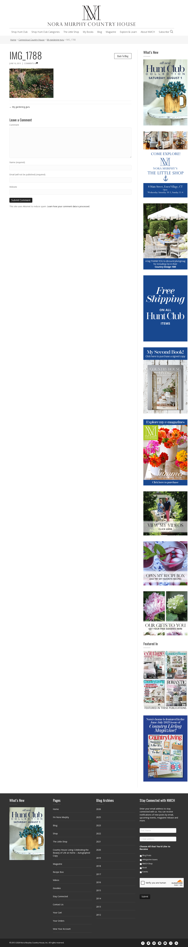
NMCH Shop (147, 863)
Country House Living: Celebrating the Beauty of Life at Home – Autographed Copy (71, 852)
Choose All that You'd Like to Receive (155, 847)
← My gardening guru (19, 106)
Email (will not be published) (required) (27, 174)
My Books (88, 32)
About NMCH (148, 32)
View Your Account (62, 928)
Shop (55, 833)
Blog (99, 32)
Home (56, 809)
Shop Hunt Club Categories (45, 32)
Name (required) (17, 162)
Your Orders (58, 920)
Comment (14, 124)
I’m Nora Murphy (61, 817)
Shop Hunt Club (19, 32)
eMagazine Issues (149, 859)
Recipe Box (58, 872)
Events (145, 871)
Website (13, 186)
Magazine (111, 32)
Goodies (57, 888)
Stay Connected (60, 896)
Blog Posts (146, 855)
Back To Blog (122, 56)
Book (144, 867)
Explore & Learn (128, 32)
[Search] (171, 31)
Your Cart (57, 912)
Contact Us (58, 904)
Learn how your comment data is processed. (68, 206)
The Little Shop (71, 32)
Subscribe (164, 32)
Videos (56, 880)
